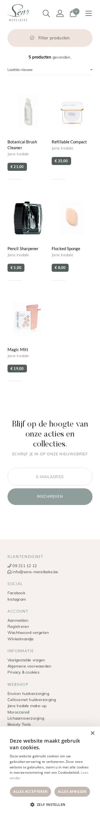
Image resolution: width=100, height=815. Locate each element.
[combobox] (80, 733)
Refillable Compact (72, 132)
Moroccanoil (18, 712)
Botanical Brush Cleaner (28, 132)
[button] (50, 805)
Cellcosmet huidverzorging (32, 699)
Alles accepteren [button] (30, 791)
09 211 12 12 (24, 565)
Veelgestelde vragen (26, 659)
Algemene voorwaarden (30, 666)
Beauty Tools (19, 724)
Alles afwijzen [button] (72, 791)
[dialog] (50, 771)
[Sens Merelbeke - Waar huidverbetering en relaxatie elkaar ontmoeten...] (18, 12)
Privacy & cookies (23, 672)
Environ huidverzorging (28, 693)
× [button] (92, 733)
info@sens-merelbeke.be (34, 571)
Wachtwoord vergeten (28, 632)
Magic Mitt (28, 337)
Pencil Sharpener (28, 236)
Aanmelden (18, 620)
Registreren (18, 626)
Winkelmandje (21, 638)
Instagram (17, 599)
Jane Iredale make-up (27, 705)
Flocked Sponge (72, 236)
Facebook (16, 592)
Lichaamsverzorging (26, 718)
